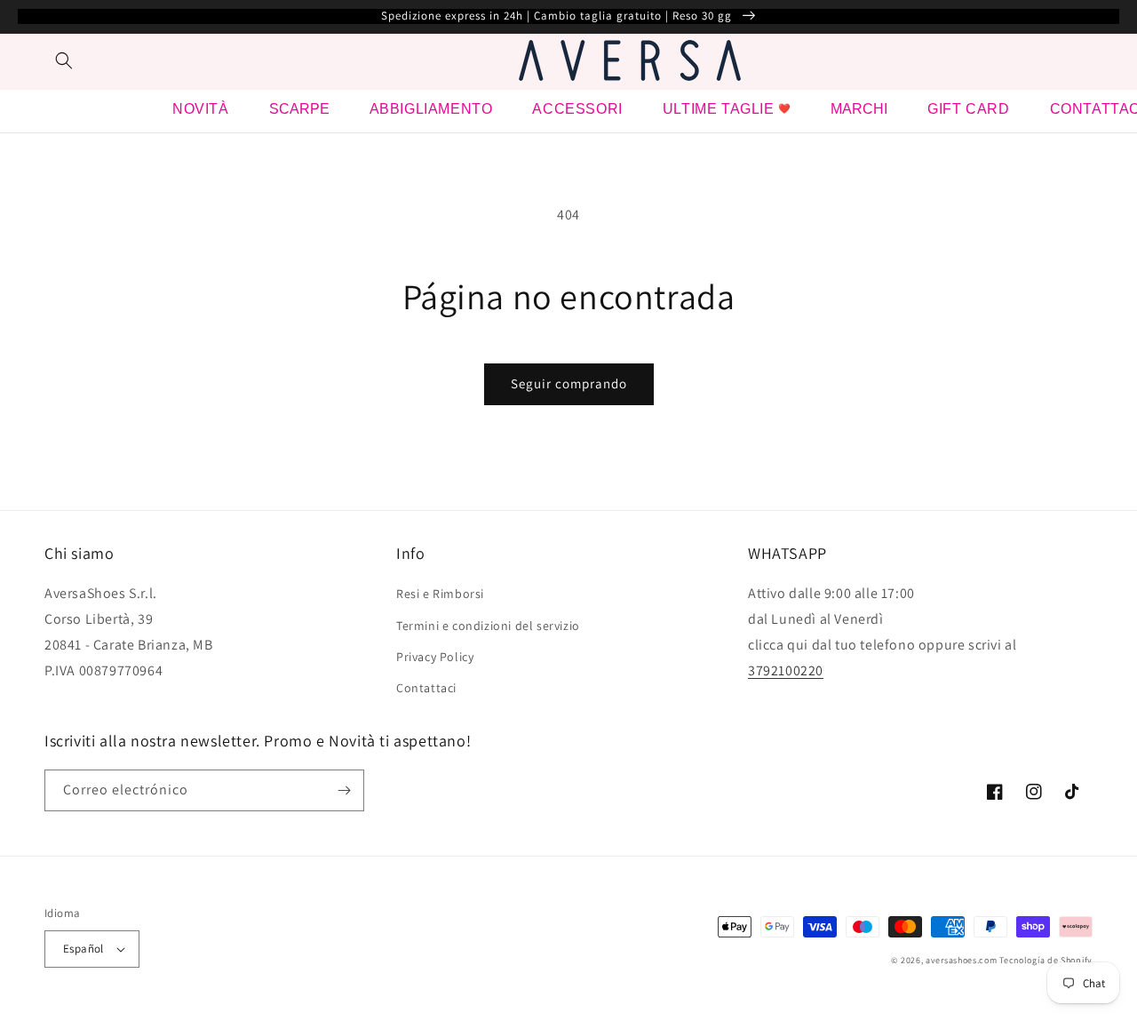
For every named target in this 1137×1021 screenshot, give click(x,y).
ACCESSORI (577, 108)
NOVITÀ (200, 108)
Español (83, 948)
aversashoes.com (962, 960)
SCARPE (299, 108)
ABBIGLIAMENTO (431, 108)
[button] (63, 60)
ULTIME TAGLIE (719, 108)
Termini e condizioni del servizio (488, 626)
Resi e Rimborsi (440, 594)
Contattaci (426, 688)
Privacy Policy (434, 657)
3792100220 (785, 670)
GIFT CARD (968, 108)
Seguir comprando (569, 383)
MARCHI (859, 108)
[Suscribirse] (343, 790)
